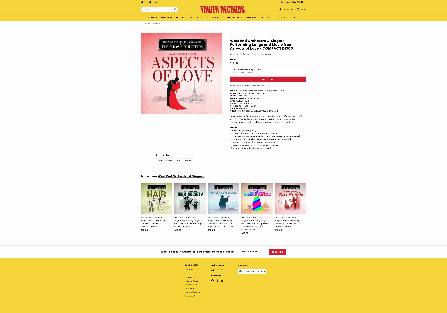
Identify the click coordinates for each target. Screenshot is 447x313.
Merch (250, 17)
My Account (190, 296)
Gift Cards (266, 17)
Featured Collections (188, 17)
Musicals (188, 161)
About (280, 17)
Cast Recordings (165, 161)
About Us (189, 270)
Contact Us (190, 277)
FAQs (187, 273)
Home (147, 24)
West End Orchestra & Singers (244, 54)
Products (156, 24)
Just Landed (213, 17)
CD (178, 161)
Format (165, 17)
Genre (151, 17)
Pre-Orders (233, 17)
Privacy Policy (191, 288)
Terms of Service (192, 292)
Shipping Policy (191, 281)
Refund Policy (191, 284)
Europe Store (156, 2)
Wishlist (294, 17)
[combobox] (159, 9)
